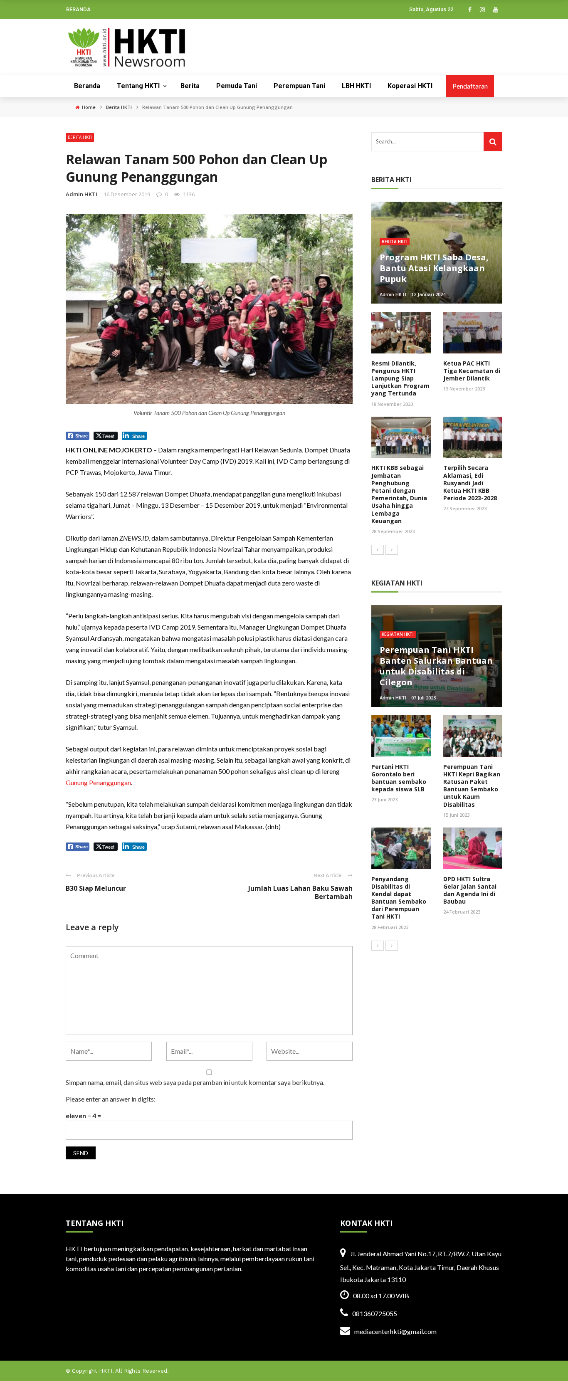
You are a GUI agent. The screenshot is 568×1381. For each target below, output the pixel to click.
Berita (190, 86)
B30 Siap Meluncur (96, 888)
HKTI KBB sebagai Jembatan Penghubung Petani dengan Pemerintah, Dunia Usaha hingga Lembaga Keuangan (399, 494)
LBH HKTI (356, 86)
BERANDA (78, 9)
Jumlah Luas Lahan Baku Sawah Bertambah (300, 893)
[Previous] (377, 550)
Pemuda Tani (236, 86)
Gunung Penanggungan (98, 782)
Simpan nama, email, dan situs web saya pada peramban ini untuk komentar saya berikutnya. (195, 1082)
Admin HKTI (81, 194)
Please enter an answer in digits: (111, 1099)
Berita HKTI (80, 137)
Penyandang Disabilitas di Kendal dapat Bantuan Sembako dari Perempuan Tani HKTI (398, 898)
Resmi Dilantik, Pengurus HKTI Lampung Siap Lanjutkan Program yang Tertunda (400, 378)
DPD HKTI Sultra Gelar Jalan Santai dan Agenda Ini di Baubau (469, 890)
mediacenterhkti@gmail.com (395, 1331)
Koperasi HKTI (410, 86)
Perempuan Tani (299, 86)
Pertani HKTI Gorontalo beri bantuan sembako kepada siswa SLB (398, 778)
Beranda (87, 86)
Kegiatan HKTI (398, 634)
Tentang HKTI (138, 86)
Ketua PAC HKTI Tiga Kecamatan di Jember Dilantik (471, 370)
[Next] (391, 550)
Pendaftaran (470, 86)
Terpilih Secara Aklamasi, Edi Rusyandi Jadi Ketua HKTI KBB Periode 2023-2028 (470, 483)
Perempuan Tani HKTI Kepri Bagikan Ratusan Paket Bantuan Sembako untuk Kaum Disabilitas (471, 785)
